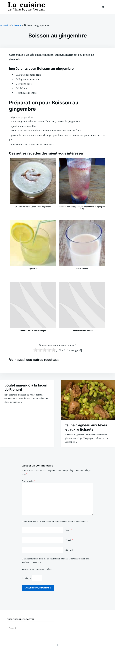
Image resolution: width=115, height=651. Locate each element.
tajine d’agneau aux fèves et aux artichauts (86, 427)
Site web (69, 549)
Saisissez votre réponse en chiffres (37, 569)
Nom (68, 529)
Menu (106, 7)
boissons (16, 25)
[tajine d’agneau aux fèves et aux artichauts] (88, 400)
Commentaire (28, 481)
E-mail (69, 539)
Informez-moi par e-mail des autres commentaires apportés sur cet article (56, 521)
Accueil (4, 25)
